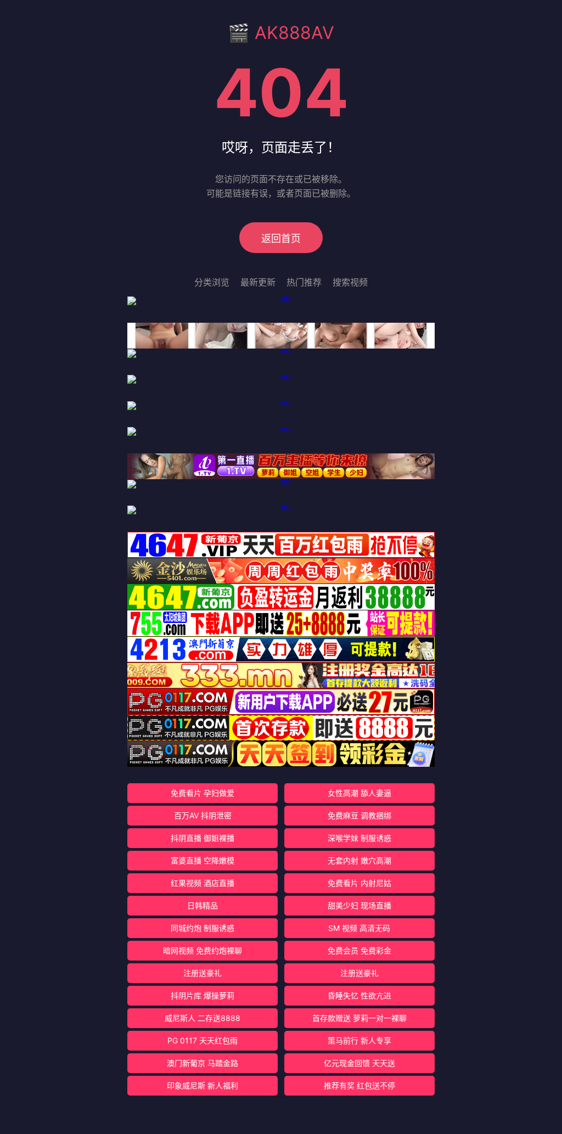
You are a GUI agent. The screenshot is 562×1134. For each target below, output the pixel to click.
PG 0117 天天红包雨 (202, 1040)
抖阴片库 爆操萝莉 (202, 995)
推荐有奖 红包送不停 (359, 1085)
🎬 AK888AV (281, 32)
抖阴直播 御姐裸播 (202, 838)
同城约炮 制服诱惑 (202, 928)
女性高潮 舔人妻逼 (359, 793)
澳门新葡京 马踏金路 (202, 1063)
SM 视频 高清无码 (359, 928)
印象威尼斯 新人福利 (202, 1085)
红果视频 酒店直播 (202, 883)
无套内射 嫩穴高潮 (359, 860)
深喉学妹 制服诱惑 (359, 838)
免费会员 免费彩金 (359, 950)
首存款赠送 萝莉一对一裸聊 (359, 1018)
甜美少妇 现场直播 (359, 905)
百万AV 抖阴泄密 (203, 815)
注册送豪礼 (202, 973)
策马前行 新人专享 (359, 1040)
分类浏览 (211, 282)
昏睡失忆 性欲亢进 (359, 995)
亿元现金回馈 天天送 (359, 1063)
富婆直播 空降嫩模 (202, 860)
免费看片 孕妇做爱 (202, 793)
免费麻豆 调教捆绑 (359, 815)
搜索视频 (350, 282)
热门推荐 (304, 282)
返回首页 (281, 238)
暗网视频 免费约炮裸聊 (202, 950)
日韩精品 (202, 905)
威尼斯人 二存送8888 (202, 1018)
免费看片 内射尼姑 (359, 883)
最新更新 (258, 282)
